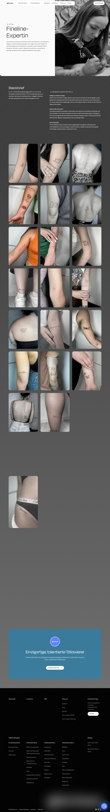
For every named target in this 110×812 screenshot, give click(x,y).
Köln (63, 766)
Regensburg (48, 774)
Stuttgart (47, 777)
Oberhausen (66, 774)
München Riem (49, 755)
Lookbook (55, 3)
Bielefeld (65, 747)
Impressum (33, 809)
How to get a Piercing (69, 719)
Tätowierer (47, 3)
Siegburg (65, 781)
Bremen (11, 751)
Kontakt (64, 704)
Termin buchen (99, 3)
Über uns (62, 3)
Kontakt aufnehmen (53, 668)
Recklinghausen (67, 777)
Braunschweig (13, 747)
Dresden (29, 767)
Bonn (63, 751)
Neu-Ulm (47, 762)
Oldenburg (12, 755)
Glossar (64, 711)
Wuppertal (65, 785)
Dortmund (65, 755)
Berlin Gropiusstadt (32, 747)
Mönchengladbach (68, 770)
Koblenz (64, 762)
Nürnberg (47, 766)
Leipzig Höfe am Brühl (33, 775)
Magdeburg (30, 782)
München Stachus (50, 758)
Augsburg (47, 747)
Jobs (63, 707)
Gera (28, 771)
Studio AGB (40, 809)
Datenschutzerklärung (24, 809)
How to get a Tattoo (68, 715)
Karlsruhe (47, 751)
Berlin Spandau (31, 757)
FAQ (45, 699)
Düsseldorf (65, 758)
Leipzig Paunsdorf (32, 779)
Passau (46, 770)
